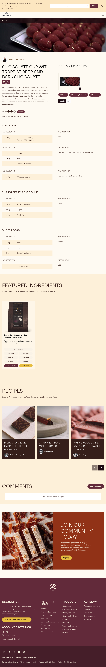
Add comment (95, 486)
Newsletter (45, 628)
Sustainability (46, 615)
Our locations (89, 616)
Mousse (63, 95)
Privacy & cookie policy (28, 662)
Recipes (4, 20)
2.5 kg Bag (11, 353)
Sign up (66, 558)
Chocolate (66, 606)
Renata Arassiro (17, 60)
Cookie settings (70, 662)
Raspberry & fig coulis (79, 95)
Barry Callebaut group (50, 622)
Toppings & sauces (69, 626)
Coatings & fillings (69, 616)
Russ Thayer (48, 451)
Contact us (45, 625)
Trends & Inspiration (49, 612)
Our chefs (88, 613)
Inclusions (66, 619)
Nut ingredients (68, 613)
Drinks (65, 633)
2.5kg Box (25, 361)
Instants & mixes (69, 629)
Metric (62, 101)
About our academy (92, 606)
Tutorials (87, 619)
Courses (87, 609)
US (68, 101)
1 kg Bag (10, 361)
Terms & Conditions (10, 662)
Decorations (67, 623)
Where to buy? (46, 632)
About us (44, 618)
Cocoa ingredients (69, 609)
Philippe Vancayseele (17, 455)
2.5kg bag (11, 357)
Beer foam (95, 95)
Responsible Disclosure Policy (50, 662)
